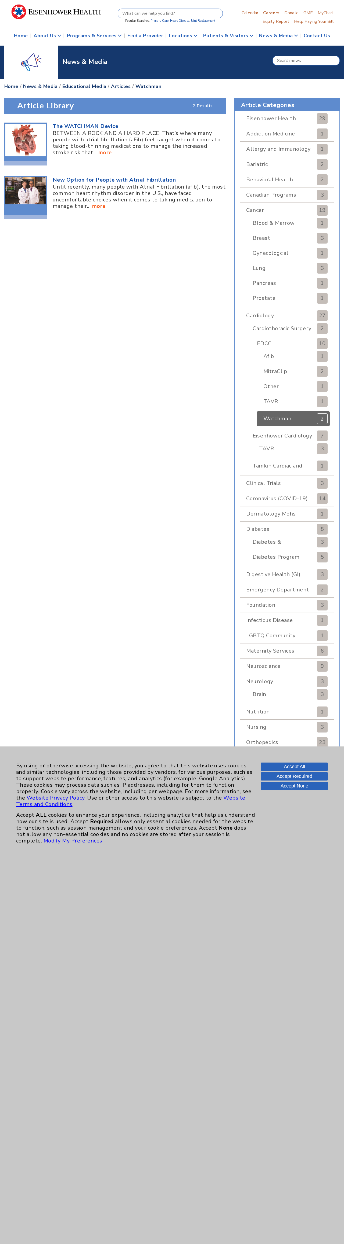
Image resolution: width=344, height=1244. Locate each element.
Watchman (148, 86)
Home (21, 35)
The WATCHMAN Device (85, 126)
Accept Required (294, 776)
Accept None (294, 786)
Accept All (294, 766)
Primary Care (159, 21)
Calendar (250, 13)
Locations (181, 35)
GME (308, 13)
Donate (291, 13)
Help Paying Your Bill (314, 21)
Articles (121, 86)
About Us (45, 35)
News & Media (276, 35)
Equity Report (276, 21)
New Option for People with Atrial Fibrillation (114, 179)
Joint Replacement (203, 21)
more (105, 152)
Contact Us (317, 35)
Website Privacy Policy (56, 797)
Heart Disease (179, 21)
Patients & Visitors (226, 35)
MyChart (326, 13)
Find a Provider (145, 35)
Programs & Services (92, 35)
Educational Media (84, 86)
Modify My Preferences (73, 840)
